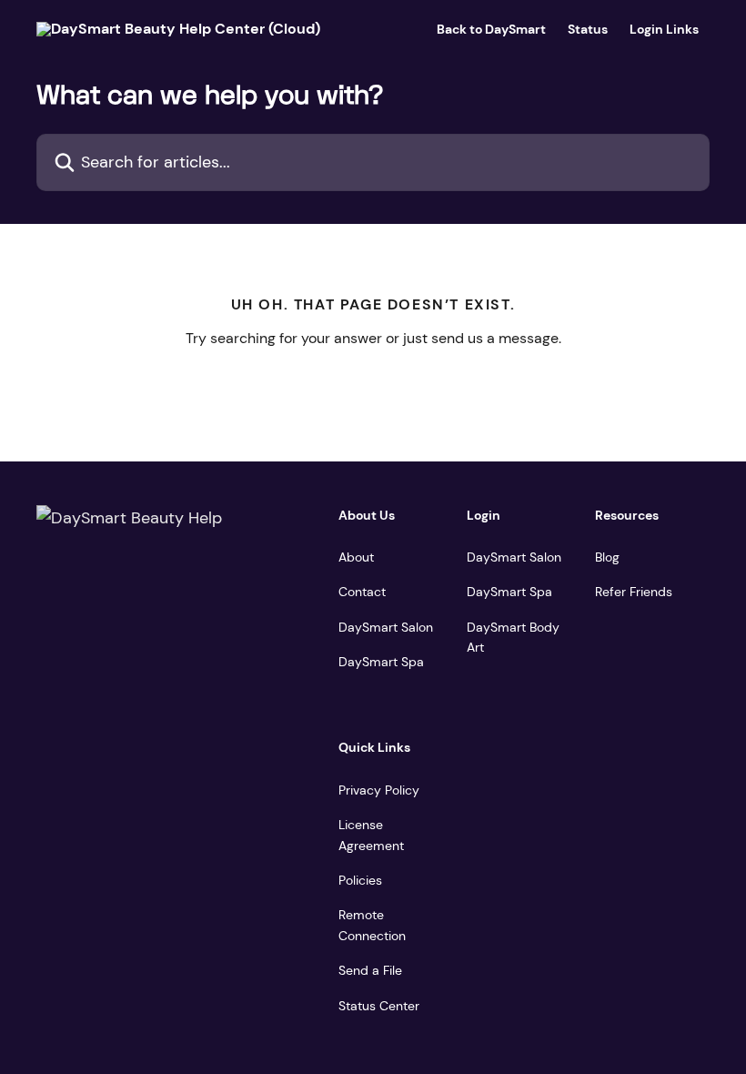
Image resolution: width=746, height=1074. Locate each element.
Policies (360, 880)
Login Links (664, 29)
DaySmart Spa (381, 662)
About (356, 557)
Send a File (370, 970)
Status (588, 29)
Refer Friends (633, 591)
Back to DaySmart (491, 29)
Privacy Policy (378, 790)
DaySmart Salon (385, 627)
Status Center (378, 1006)
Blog (607, 557)
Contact (362, 591)
